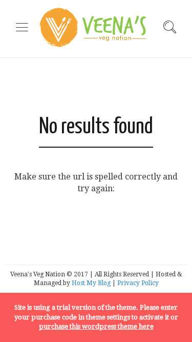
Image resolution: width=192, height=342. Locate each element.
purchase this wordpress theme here (96, 326)
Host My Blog (91, 283)
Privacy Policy (138, 283)
